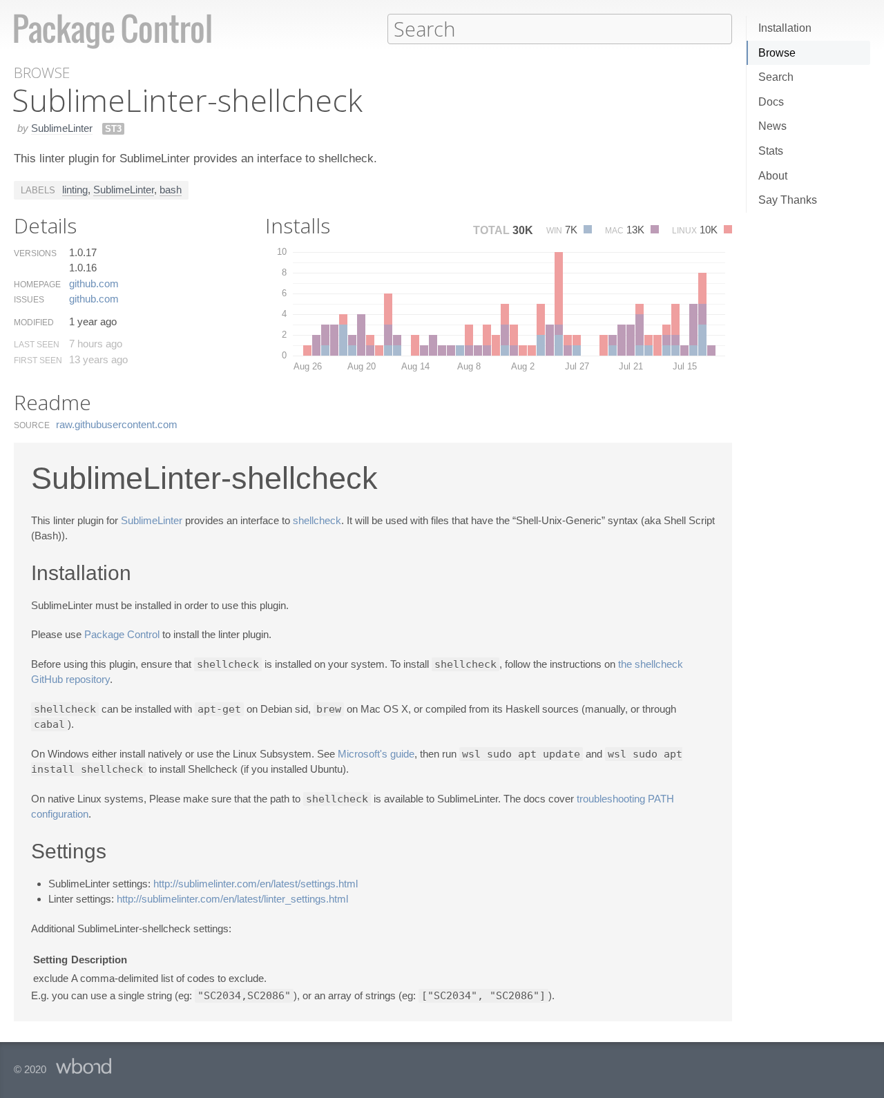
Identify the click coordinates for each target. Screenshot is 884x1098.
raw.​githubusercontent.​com (116, 424)
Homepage (37, 284)
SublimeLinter (62, 128)
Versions (35, 253)
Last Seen (36, 344)
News (772, 126)
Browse (777, 53)
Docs (771, 102)
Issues (29, 300)
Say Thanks (787, 200)
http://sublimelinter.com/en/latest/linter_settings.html (232, 899)
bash (171, 189)
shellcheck (317, 520)
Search (776, 77)
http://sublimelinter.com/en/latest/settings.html (255, 883)
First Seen (38, 360)
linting (75, 189)
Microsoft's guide (376, 754)
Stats (770, 151)
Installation (784, 28)
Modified (34, 322)
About (772, 176)
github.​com (94, 283)
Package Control (122, 634)
